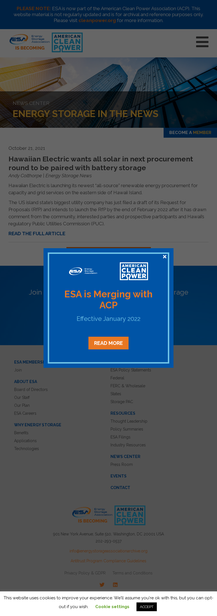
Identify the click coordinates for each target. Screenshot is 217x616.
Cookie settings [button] (112, 606)
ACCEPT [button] (146, 607)
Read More (108, 343)
